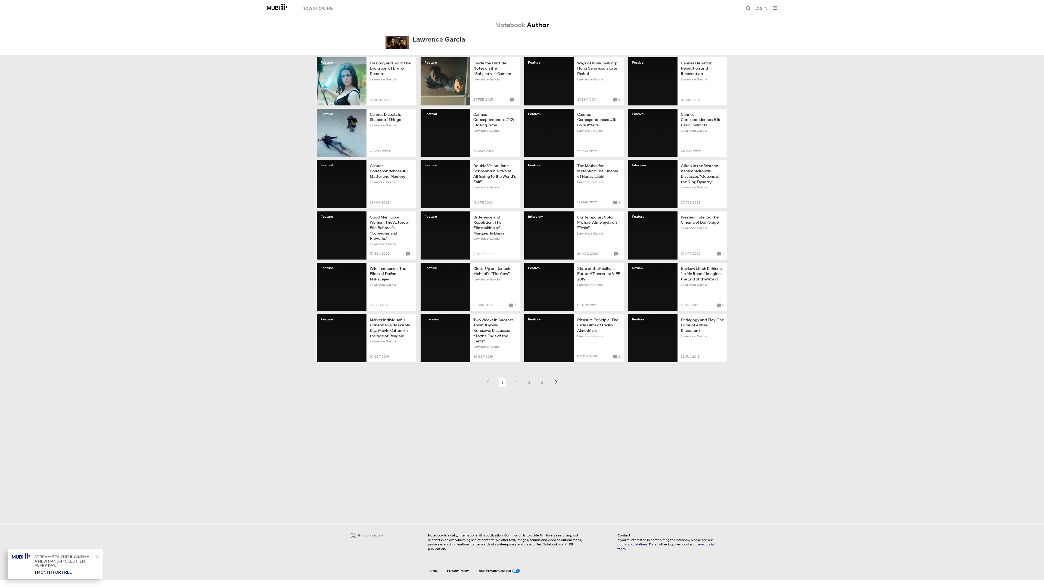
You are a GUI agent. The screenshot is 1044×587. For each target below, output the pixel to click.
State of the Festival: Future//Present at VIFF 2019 (598, 274)
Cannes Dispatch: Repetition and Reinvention (696, 68)
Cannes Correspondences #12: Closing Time (493, 119)
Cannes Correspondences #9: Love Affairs (596, 119)
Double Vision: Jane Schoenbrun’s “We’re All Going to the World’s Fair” (494, 173)
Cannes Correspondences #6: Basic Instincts (700, 119)
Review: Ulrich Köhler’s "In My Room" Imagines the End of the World (701, 274)
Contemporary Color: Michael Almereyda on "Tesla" (597, 222)
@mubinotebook (370, 535)
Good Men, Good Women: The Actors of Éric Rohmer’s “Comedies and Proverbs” (390, 228)
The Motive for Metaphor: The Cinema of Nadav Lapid (597, 171)
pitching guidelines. (632, 544)
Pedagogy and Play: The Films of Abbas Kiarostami (702, 325)
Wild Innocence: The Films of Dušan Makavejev (388, 274)
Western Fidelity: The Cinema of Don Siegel (700, 220)
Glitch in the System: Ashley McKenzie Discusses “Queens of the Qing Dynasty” (700, 173)
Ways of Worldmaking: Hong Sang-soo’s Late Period (597, 68)
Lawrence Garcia (383, 79)
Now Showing (317, 8)
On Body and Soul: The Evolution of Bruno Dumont (390, 68)
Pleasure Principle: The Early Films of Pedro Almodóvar (597, 325)
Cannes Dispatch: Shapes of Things (385, 117)
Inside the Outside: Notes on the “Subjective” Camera (492, 68)
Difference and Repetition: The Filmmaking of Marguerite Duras (488, 225)
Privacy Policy (458, 571)
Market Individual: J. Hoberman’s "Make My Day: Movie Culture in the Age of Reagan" (390, 327)
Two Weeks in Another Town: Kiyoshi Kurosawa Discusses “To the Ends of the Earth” (493, 330)
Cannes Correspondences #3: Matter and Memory (389, 171)
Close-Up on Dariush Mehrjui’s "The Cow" (491, 271)
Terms (432, 571)
